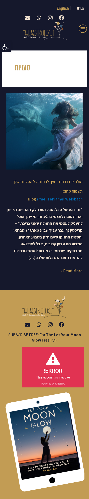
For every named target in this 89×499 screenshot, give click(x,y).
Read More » (71, 270)
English (63, 8)
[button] (5, 47)
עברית (80, 8)
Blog (32, 199)
